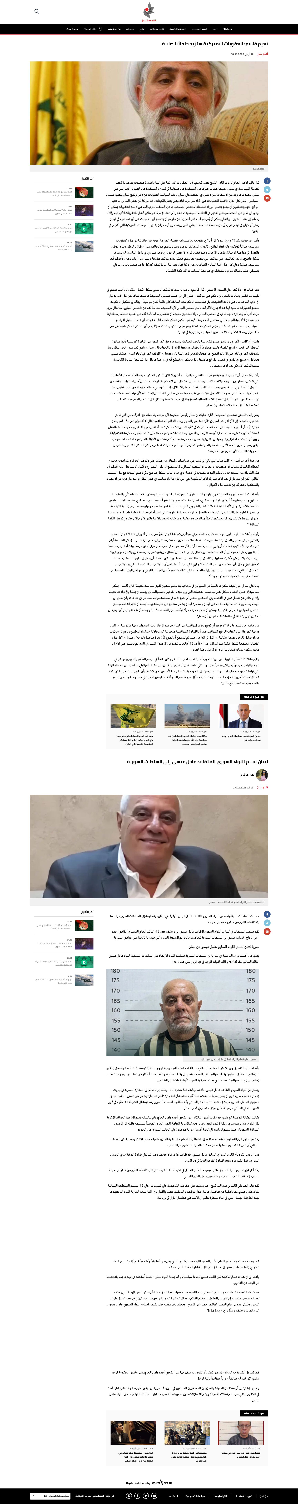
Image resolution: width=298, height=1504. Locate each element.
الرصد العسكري (199, 29)
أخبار (215, 29)
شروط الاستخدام (243, 1496)
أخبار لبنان (227, 29)
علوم (142, 29)
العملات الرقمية (178, 29)
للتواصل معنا (220, 1496)
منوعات (130, 29)
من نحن (264, 1496)
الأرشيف (173, 1496)
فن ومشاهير (114, 29)
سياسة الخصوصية (195, 1496)
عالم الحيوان (90, 29)
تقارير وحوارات (157, 29)
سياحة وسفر (72, 29)
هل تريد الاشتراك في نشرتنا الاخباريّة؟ (94, 1496)
